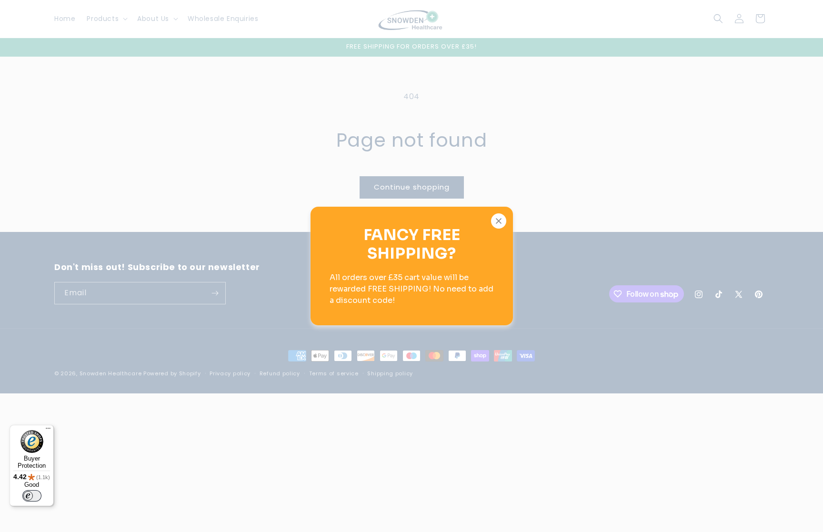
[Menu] (48, 430)
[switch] (31, 496)
